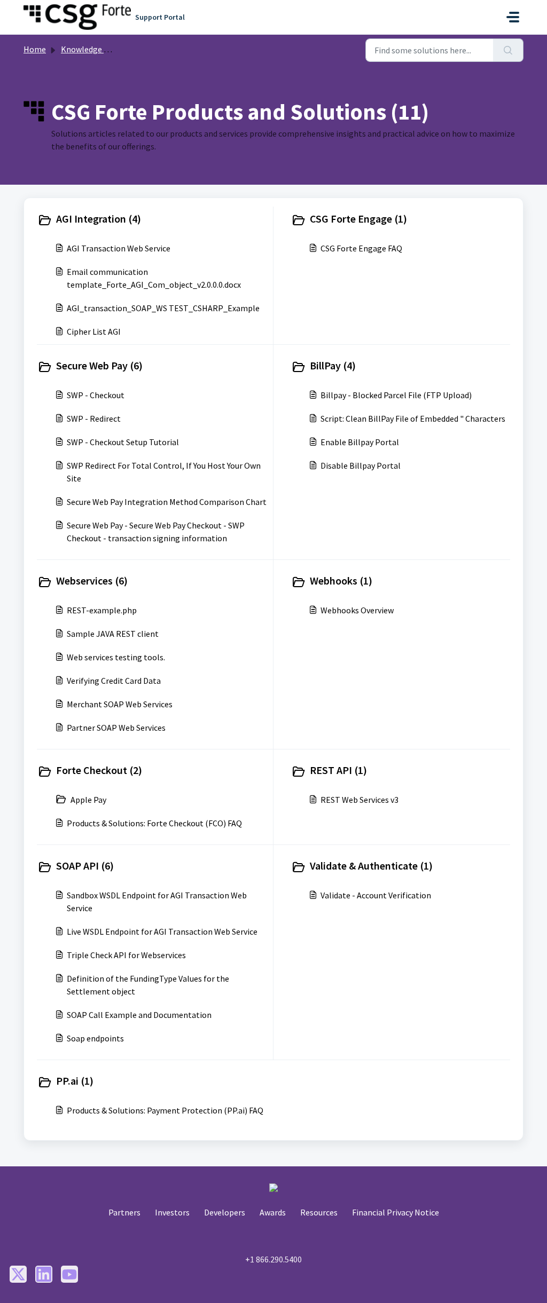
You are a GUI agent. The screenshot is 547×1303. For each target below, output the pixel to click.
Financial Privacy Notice (395, 1212)
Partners (124, 1212)
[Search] (508, 50)
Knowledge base (91, 49)
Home (35, 49)
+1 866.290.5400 (273, 1259)
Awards (273, 1212)
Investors (172, 1212)
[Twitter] (18, 1274)
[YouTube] (69, 1274)
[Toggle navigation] (512, 17)
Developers (224, 1212)
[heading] (153, 220)
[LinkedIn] (43, 1274)
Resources (319, 1212)
